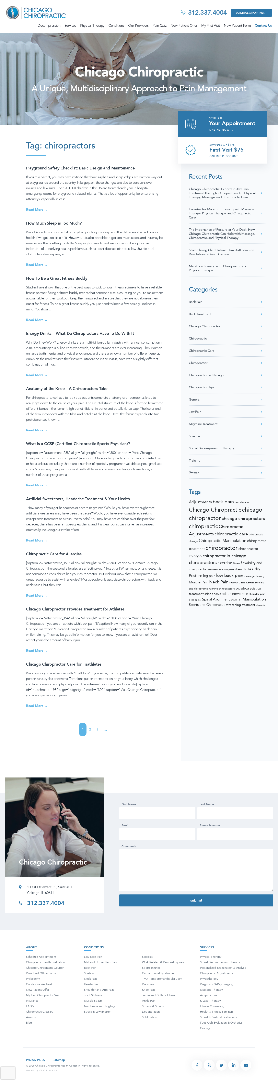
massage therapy (254, 576)
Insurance (32, 1001)
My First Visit (210, 25)
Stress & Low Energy (97, 1012)
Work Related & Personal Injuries (163, 962)
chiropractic (203, 526)
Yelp (209, 1065)
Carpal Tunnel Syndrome (158, 973)
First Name (129, 804)
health (241, 569)
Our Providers (138, 25)
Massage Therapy (211, 990)
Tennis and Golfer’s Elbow (158, 995)
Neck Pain (219, 582)
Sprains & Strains (153, 1006)
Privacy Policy (35, 1059)
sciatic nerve (213, 594)
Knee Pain (148, 990)
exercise (225, 563)
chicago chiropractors (243, 518)
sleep (191, 599)
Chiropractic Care (201, 350)
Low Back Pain (93, 957)
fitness (236, 563)
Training (194, 460)
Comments (128, 846)
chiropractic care (231, 534)
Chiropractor (198, 363)
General (194, 399)
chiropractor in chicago (224, 556)
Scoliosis (147, 957)
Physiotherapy (209, 979)
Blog (29, 1023)
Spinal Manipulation (248, 599)
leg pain (209, 575)
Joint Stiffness (93, 995)
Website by (42, 1070)
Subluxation (149, 1017)
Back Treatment (200, 314)
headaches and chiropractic (221, 569)
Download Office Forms (41, 973)
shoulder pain (257, 594)
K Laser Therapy (210, 1001)
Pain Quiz (160, 25)
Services (70, 25)
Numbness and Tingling (99, 1006)
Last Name (206, 804)
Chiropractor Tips (201, 387)
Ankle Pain (148, 1001)
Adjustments (200, 502)
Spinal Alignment (216, 599)
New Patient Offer (184, 25)
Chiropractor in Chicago (206, 375)
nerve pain (237, 582)
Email (125, 825)
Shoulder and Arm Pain (99, 990)
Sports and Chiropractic (207, 604)
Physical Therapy (92, 25)
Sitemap (59, 1059)
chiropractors (203, 562)
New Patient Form (237, 25)
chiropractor (222, 548)
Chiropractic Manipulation (222, 540)
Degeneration (151, 1012)
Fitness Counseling (212, 1006)
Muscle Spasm (93, 1001)
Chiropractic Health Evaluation (45, 962)
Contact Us (263, 25)
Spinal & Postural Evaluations (218, 1017)
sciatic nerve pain (235, 593)
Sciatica (194, 436)
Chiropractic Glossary (39, 1012)
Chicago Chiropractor (204, 326)
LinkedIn (233, 1065)
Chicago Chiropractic (215, 510)
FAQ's (30, 1006)
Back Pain (195, 302)
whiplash (260, 605)
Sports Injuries (151, 968)
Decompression (49, 25)
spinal (198, 599)
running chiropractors (222, 589)
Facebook (197, 1065)
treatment (248, 605)
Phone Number (209, 825)
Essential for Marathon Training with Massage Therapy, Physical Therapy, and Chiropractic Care (221, 213)
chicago (244, 502)
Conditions (116, 25)
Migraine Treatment (203, 424)
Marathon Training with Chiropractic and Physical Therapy (218, 268)
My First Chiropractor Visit (43, 995)
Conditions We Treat (39, 984)
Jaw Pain (195, 411)
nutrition (250, 582)
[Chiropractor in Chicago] (36, 12)
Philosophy (33, 979)
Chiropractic (198, 338)
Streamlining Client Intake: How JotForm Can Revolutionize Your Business (221, 252)
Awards (31, 1017)
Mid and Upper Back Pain (100, 962)
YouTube (245, 1065)
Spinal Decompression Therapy (211, 448)
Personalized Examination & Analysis (223, 968)
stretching (233, 605)
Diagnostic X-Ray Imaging (216, 984)
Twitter (194, 473)
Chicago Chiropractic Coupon (45, 968)
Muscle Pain (198, 582)
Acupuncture (208, 995)
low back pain (229, 575)
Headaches (91, 984)
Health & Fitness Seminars (216, 1012)
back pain (223, 501)
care (237, 502)
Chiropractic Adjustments (216, 973)
